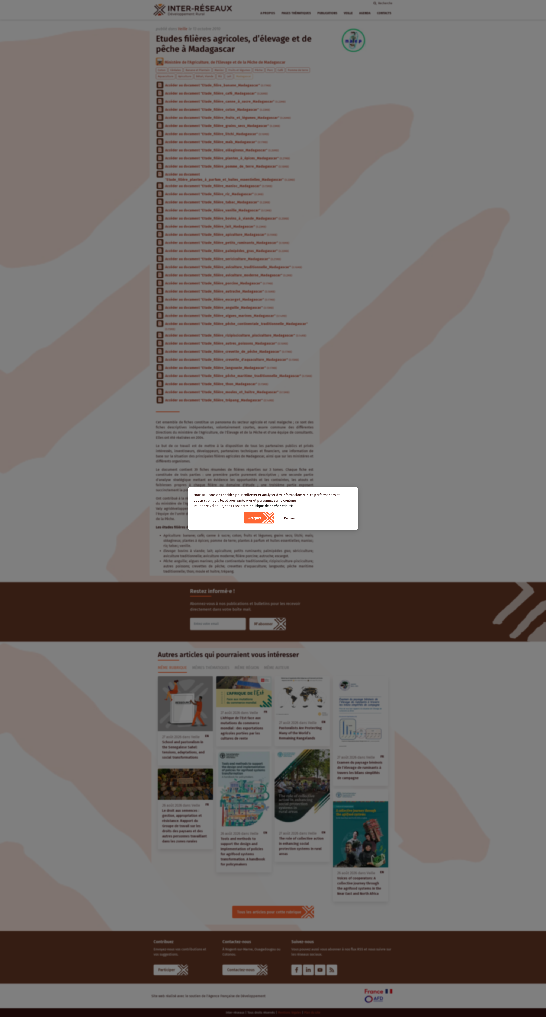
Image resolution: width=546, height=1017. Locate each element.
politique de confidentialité (271, 506)
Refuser (289, 518)
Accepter (254, 518)
